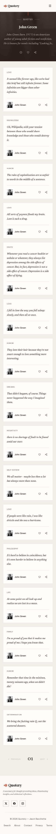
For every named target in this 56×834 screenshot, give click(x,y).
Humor (10, 168)
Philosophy (12, 548)
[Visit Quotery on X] (6, 803)
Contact (28, 825)
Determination (14, 714)
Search (7, 825)
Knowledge (13, 120)
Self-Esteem (13, 470)
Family (10, 631)
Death (10, 247)
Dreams (11, 387)
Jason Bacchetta (37, 818)
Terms (49, 825)
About (17, 825)
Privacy (39, 825)
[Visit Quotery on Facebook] (14, 803)
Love (9, 72)
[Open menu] (50, 6)
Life (8, 592)
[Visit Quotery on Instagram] (23, 803)
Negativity (12, 430)
